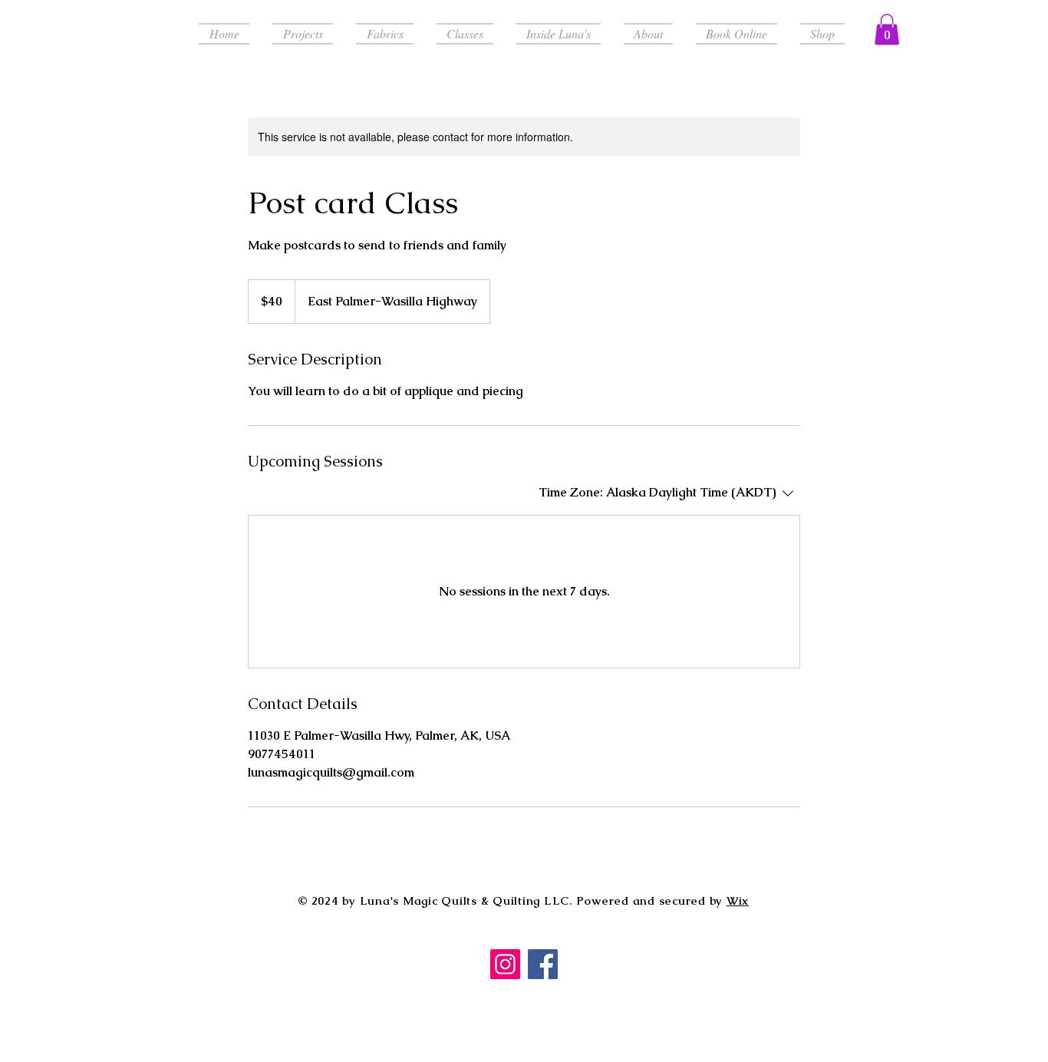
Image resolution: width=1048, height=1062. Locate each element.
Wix (738, 900)
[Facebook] (543, 964)
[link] (887, 29)
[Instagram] (505, 964)
